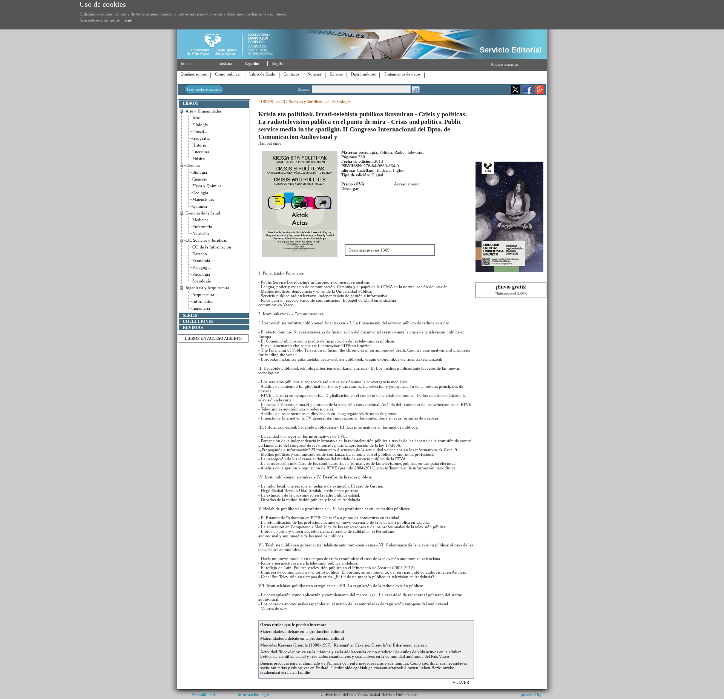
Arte (196, 118)
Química (199, 206)
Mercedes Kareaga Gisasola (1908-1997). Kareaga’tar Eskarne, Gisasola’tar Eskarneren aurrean (343, 645)
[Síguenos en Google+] (540, 92)
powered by (531, 694)
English (278, 63)
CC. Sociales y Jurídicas (206, 240)
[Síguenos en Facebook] (528, 92)
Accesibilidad (203, 694)
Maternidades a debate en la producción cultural (302, 631)
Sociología (201, 281)
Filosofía (199, 131)
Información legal (253, 694)
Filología (200, 124)
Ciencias (193, 165)
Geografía (201, 138)
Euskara (225, 63)
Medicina (200, 220)
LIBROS (190, 103)
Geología (200, 192)
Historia (199, 145)
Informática (202, 301)
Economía (201, 260)
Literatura (200, 152)
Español (252, 63)
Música (198, 158)
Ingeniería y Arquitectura (207, 287)
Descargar (350, 188)
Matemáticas (203, 199)
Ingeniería (201, 308)
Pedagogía (201, 267)
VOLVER (461, 682)
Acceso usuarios (504, 64)
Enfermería (202, 226)
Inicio (186, 63)
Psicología (201, 274)
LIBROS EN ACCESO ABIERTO (213, 338)
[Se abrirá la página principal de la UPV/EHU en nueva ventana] (233, 57)
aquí (128, 20)
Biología (199, 172)
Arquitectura (203, 294)
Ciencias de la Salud (203, 213)
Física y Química (206, 186)
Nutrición (200, 233)
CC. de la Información (211, 247)
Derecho (199, 254)
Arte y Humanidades (203, 111)
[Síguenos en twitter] (515, 92)
